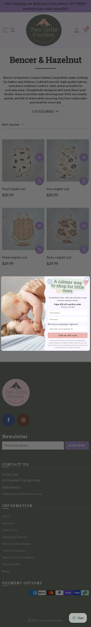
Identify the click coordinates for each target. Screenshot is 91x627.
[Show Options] (85, 328)
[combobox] (67, 328)
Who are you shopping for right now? (63, 324)
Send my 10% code (67, 335)
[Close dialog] (87, 279)
